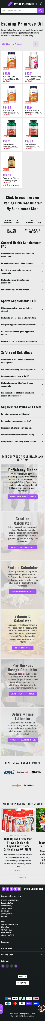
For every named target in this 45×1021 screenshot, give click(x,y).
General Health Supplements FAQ (11, 221)
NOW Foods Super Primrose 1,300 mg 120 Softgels (10, 112)
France (21, 983)
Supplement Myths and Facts (33, 230)
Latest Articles (14, 1013)
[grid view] (36, 44)
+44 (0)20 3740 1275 (7, 935)
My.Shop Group (24, 1013)
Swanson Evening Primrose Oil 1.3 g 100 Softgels (32, 146)
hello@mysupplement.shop (9, 924)
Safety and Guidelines (11, 230)
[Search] (40, 10)
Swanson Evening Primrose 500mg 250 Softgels (10, 146)
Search (33, 1013)
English (21, 976)
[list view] (41, 44)
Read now (17, 870)
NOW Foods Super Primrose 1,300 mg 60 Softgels (10, 78)
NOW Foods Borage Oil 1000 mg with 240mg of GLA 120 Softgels (33, 112)
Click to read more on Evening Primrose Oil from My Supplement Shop (22, 203)
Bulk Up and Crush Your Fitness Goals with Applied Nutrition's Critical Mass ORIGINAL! (18, 844)
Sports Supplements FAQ (33, 221)
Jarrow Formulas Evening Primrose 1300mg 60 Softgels (33, 78)
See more (21, 877)
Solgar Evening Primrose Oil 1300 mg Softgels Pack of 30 (11, 180)
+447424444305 (6, 929)
